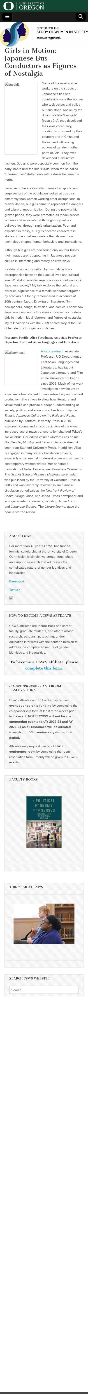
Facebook (17, 581)
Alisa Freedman (52, 351)
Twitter (14, 590)
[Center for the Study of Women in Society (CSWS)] (44, 34)
